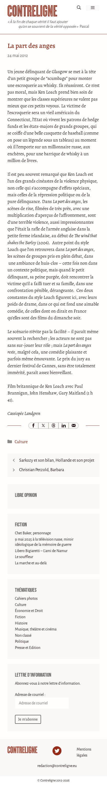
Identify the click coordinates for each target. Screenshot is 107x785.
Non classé (23, 635)
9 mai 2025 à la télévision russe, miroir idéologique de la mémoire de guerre (44, 542)
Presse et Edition (27, 648)
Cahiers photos (26, 598)
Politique (22, 641)
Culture (21, 441)
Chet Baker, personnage (33, 533)
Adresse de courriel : (30, 695)
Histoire (21, 623)
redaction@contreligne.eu (57, 766)
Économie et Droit (29, 611)
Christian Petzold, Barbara (41, 469)
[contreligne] (32, 11)
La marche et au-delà (31, 563)
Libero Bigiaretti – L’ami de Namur (41, 551)
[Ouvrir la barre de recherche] (79, 8)
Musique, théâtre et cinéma (35, 629)
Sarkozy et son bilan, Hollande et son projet (56, 460)
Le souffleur (24, 557)
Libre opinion (26, 495)
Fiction (21, 525)
